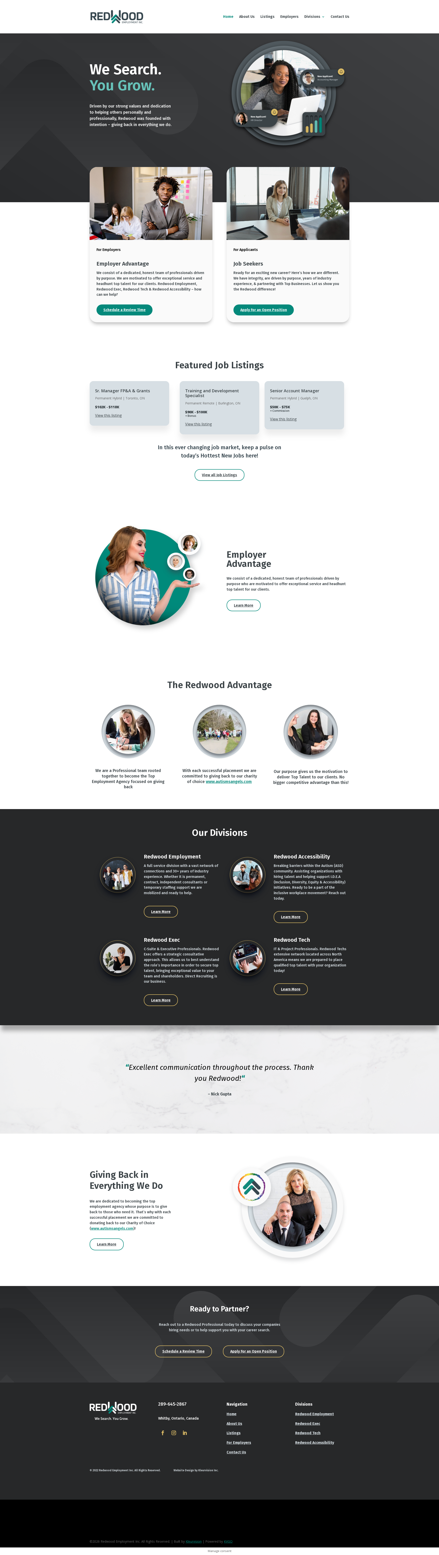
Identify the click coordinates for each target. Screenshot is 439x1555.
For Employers (239, 1442)
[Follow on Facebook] (162, 1432)
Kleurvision (194, 1541)
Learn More (243, 605)
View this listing (108, 415)
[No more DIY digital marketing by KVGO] (95, 1536)
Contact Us (340, 17)
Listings (267, 17)
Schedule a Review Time (124, 310)
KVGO (228, 1541)
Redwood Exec (307, 1423)
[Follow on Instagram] (173, 1432)
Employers (289, 17)
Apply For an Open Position (263, 310)
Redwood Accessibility (314, 1442)
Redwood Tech (308, 1433)
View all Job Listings (219, 475)
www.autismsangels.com (229, 781)
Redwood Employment (314, 1414)
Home (228, 17)
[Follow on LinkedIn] (184, 1432)
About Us (247, 17)
